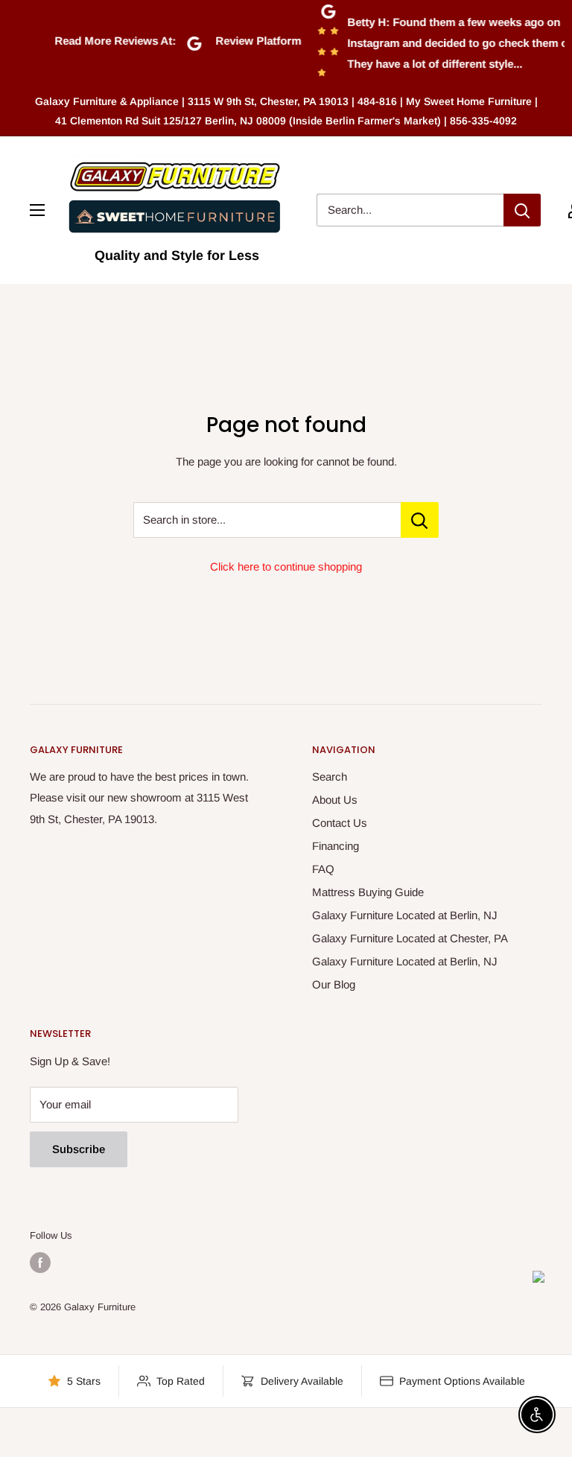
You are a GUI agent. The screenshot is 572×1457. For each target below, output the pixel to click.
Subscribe (78, 1149)
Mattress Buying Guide (368, 892)
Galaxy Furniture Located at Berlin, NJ (405, 915)
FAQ (323, 869)
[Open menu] (37, 210)
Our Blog (333, 984)
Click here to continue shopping (286, 566)
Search (329, 776)
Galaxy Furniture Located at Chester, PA (410, 938)
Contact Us (339, 822)
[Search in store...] (420, 520)
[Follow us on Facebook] (40, 1262)
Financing (335, 845)
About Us (335, 799)
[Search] (522, 210)
